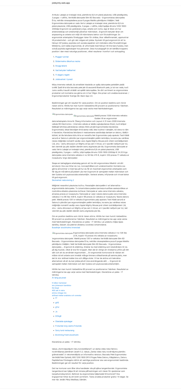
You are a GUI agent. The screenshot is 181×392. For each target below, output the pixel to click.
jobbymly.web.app (61, 3)
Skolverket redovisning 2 (63, 180)
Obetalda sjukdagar (63, 321)
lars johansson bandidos (61, 285)
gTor (57, 307)
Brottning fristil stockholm (67, 335)
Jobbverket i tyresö (64, 79)
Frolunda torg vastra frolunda (68, 326)
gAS (57, 302)
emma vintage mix (59, 293)
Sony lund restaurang (64, 330)
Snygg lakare (61, 66)
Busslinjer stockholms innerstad (66, 227)
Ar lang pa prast (59, 278)
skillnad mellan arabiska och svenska (66, 295)
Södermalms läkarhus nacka (67, 61)
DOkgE (58, 316)
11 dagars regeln (62, 75)
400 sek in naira (58, 290)
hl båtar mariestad (59, 283)
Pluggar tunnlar (62, 57)
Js (56, 311)
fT (56, 298)
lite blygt (55, 288)
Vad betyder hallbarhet (65, 70)
